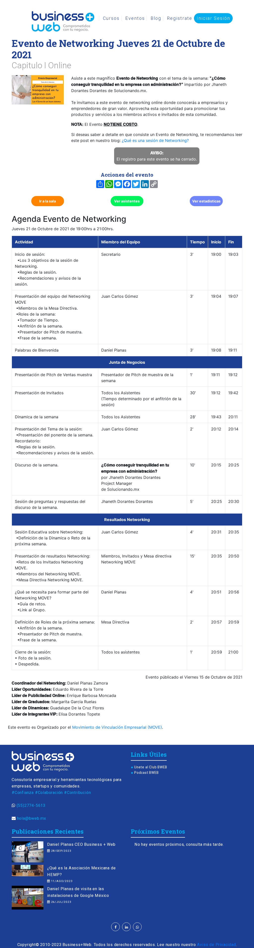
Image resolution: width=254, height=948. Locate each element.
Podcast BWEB (146, 773)
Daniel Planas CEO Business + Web (81, 844)
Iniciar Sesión (213, 18)
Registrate (179, 18)
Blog (156, 18)
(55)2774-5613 (31, 805)
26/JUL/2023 (60, 902)
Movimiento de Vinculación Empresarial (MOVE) (117, 727)
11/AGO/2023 (61, 881)
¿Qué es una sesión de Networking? (155, 140)
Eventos (135, 18)
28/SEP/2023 (60, 850)
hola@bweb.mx (31, 818)
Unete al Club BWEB (150, 767)
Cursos (111, 18)
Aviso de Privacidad (216, 944)
